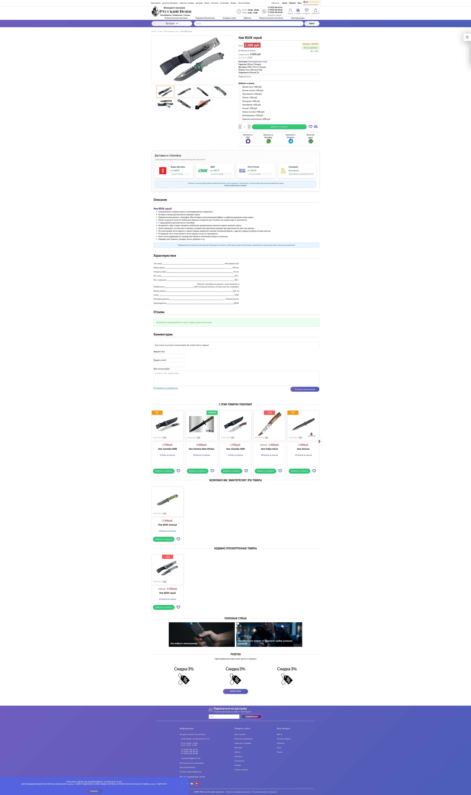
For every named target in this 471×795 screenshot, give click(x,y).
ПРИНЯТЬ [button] (94, 791)
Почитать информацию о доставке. (235, 185)
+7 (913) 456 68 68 (189, 752)
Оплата (237, 752)
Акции (284, 3)
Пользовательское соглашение (264, 792)
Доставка (238, 748)
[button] (310, 127)
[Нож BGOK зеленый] (167, 500)
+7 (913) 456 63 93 (189, 750)
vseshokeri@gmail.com (191, 758)
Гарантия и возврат (243, 743)
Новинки (292, 3)
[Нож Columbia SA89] (235, 424)
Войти (279, 734)
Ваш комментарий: (162, 369)
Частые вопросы (241, 770)
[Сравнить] (316, 127)
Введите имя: (159, 351)
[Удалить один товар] (240, 126)
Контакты (239, 756)
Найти (311, 23)
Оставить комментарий (305, 389)
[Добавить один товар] (249, 126)
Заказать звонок (275, 15)
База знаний (240, 734)
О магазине (239, 761)
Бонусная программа (243, 739)
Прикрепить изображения (166, 388)
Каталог (170, 23)
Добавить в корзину (279, 126)
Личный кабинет (284, 739)
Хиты (299, 3)
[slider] (243, 58)
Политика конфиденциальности (238, 792)
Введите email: (160, 360)
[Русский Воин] (172, 11)
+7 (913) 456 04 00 (189, 754)
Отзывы (238, 765)
